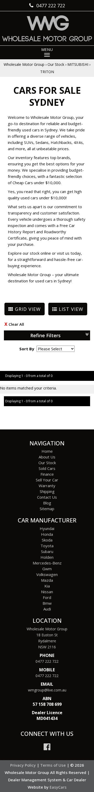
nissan (47, 591)
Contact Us (47, 497)
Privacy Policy (23, 765)
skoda (47, 540)
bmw (47, 603)
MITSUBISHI (77, 64)
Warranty (47, 485)
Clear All (16, 324)
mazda (47, 580)
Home (47, 451)
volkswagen (47, 574)
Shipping (47, 491)
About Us (47, 456)
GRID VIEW (27, 309)
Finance (47, 474)
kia (47, 586)
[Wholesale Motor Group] (47, 28)
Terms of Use (53, 765)
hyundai (47, 528)
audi (47, 609)
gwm (47, 568)
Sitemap (47, 508)
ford (47, 597)
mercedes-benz (47, 563)
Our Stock (56, 64)
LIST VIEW (70, 309)
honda (47, 534)
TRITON (47, 71)
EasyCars (58, 787)
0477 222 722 (47, 661)
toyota (47, 545)
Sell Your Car (47, 479)
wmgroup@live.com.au (47, 690)
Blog (47, 502)
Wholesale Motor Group (24, 64)
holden (47, 557)
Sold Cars (47, 468)
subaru (47, 551)
